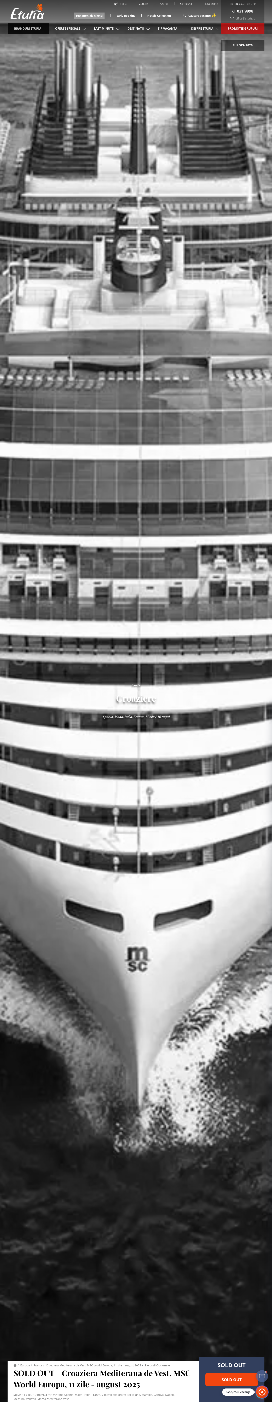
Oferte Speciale (67, 28)
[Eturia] (15, 1365)
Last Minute (103, 28)
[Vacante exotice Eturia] (25, 11)
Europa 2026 (243, 45)
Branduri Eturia (27, 28)
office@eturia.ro (245, 18)
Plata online (211, 4)
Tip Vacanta (167, 28)
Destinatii (135, 28)
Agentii (164, 4)
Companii (186, 4)
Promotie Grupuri (243, 28)
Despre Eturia (202, 28)
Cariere (143, 4)
